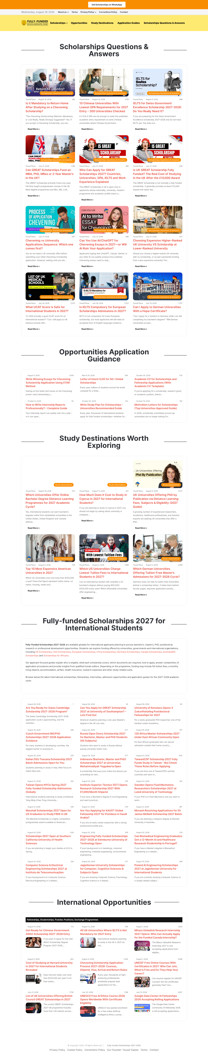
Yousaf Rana (31, 99)
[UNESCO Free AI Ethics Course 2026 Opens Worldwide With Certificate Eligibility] (88, 1011)
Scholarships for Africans (56, 655)
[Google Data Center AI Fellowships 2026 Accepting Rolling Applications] (142, 1008)
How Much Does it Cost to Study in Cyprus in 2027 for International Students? (103, 498)
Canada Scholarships (151, 652)
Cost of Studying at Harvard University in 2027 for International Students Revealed (49, 966)
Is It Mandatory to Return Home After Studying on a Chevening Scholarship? (47, 107)
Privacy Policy (87, 12)
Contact (124, 12)
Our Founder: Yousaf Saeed (122, 1049)
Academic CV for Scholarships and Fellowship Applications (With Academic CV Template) (155, 383)
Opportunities (79, 23)
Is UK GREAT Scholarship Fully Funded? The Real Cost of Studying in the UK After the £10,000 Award (157, 174)
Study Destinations (102, 23)
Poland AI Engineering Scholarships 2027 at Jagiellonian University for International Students (156, 869)
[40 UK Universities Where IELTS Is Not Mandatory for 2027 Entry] (88, 942)
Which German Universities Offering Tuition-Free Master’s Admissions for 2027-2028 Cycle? (156, 572)
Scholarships (57, 23)
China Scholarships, (106, 652)
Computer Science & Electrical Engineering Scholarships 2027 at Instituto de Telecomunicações (46, 869)
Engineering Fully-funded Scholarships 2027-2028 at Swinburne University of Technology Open (104, 840)
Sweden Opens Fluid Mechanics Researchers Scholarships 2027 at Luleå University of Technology (155, 788)
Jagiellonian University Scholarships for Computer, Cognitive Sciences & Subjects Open (102, 869)
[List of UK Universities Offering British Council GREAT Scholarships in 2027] (33, 1008)
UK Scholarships (43, 652)
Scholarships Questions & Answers (164, 23)
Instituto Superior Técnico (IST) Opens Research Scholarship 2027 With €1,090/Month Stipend (103, 788)
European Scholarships (83, 652)
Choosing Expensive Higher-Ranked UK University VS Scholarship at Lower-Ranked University (157, 244)
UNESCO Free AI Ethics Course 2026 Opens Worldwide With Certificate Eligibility (102, 999)
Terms (75, 12)
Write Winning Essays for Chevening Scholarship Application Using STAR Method (48, 383)
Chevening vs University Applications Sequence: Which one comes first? (49, 244)
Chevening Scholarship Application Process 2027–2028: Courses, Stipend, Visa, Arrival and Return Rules (103, 966)
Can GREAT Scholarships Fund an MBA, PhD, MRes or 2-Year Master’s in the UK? (50, 174)
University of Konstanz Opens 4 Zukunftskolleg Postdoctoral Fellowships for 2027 (153, 711)
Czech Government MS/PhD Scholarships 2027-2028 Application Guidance (48, 737)
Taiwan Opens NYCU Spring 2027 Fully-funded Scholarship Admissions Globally (49, 788)
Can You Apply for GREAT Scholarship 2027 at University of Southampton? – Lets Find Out (103, 711)
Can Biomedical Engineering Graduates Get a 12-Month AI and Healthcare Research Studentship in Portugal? (158, 840)
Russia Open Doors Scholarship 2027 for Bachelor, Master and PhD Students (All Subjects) (103, 737)
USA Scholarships (62, 652)
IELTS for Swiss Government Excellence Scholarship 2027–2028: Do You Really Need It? (157, 107)
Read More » (34, 129)
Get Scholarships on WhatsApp (107, 4)
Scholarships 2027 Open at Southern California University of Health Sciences (48, 840)
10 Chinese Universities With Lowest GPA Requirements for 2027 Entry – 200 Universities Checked (103, 107)
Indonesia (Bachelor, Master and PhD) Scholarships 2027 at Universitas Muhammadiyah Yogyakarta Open (103, 763)
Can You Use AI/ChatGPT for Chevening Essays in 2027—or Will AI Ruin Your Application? (103, 244)
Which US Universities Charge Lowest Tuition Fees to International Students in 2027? (103, 572)
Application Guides (128, 23)
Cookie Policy (74, 1049)
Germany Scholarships (128, 652)
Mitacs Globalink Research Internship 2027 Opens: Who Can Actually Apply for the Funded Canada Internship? (157, 934)
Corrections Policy (108, 12)
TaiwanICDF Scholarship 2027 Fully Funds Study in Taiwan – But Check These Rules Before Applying (156, 763)
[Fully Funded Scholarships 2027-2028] (34, 23)
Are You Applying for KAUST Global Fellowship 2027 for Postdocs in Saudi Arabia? (103, 814)
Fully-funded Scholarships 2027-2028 (124, 1045)
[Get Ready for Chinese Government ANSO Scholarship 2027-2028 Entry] (33, 942)
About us (62, 12)
